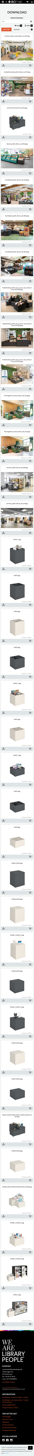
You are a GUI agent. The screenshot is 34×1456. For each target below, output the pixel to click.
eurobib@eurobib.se (8, 1382)
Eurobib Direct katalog (9, 1427)
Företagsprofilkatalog (9, 1430)
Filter (7, 29)
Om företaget (6, 1416)
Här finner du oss (7, 1419)
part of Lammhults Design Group (10, 1387)
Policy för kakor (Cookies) (10, 1407)
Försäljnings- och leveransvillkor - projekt (15, 1397)
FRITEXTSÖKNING (17, 18)
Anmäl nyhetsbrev (8, 1425)
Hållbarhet (5, 1422)
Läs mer (7, 1453)
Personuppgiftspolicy (9, 1405)
